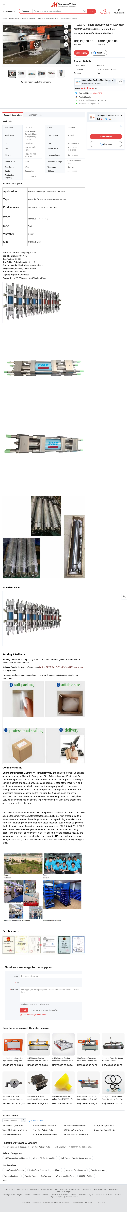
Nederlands (82, 1195)
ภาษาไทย (118, 1195)
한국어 (98, 1195)
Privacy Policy (100, 1202)
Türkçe (51, 1197)
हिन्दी (111, 1195)
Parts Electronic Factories (14, 1170)
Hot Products (10, 1189)
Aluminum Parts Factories (76, 1170)
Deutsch (73, 1195)
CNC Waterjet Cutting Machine (16, 1158)
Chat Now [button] (100, 53)
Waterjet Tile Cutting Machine (44, 1158)
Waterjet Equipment (12, 1176)
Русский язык (55, 1195)
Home (4, 18)
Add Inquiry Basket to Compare (37, 82)
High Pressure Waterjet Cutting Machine (76, 1158)
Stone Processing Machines (43, 1125)
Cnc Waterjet (46, 1176)
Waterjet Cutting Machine (68, 18)
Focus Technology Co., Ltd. (47, 1202)
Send (24, 1010)
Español (27, 1195)
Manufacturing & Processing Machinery (22, 18)
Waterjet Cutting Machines (12, 1125)
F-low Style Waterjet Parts (43, 1130)
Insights (68, 1192)
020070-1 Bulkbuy (86, 1176)
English (19, 1195)
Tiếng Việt (59, 1197)
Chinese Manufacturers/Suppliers (41, 1189)
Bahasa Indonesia (72, 1197)
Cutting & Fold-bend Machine (48, 18)
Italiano (65, 1195)
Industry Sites (87, 1189)
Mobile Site (59, 1192)
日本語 (105, 1195)
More (4, 1180)
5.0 (98, 119)
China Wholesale (61, 1189)
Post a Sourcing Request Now (33, 1014)
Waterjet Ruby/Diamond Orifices (14, 1130)
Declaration (89, 1202)
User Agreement (77, 1202)
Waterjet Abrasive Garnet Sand (75, 1125)
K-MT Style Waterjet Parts (73, 1130)
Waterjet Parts (30, 1176)
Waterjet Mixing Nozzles (103, 1125)
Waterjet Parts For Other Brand (45, 1134)
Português (36, 1195)
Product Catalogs (37, 1120)
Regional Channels (100, 1189)
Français (45, 1195)
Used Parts (56, 1170)
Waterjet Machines (98, 1170)
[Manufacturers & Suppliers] (63, 4)
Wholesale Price (74, 1189)
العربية (91, 1195)
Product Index (114, 1189)
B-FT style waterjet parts (11, 1134)
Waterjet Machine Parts (65, 1176)
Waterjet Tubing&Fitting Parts (75, 1134)
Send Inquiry (81, 53)
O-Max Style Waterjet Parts (104, 1130)
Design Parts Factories (38, 1170)
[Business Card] (121, 126)
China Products (22, 1189)
